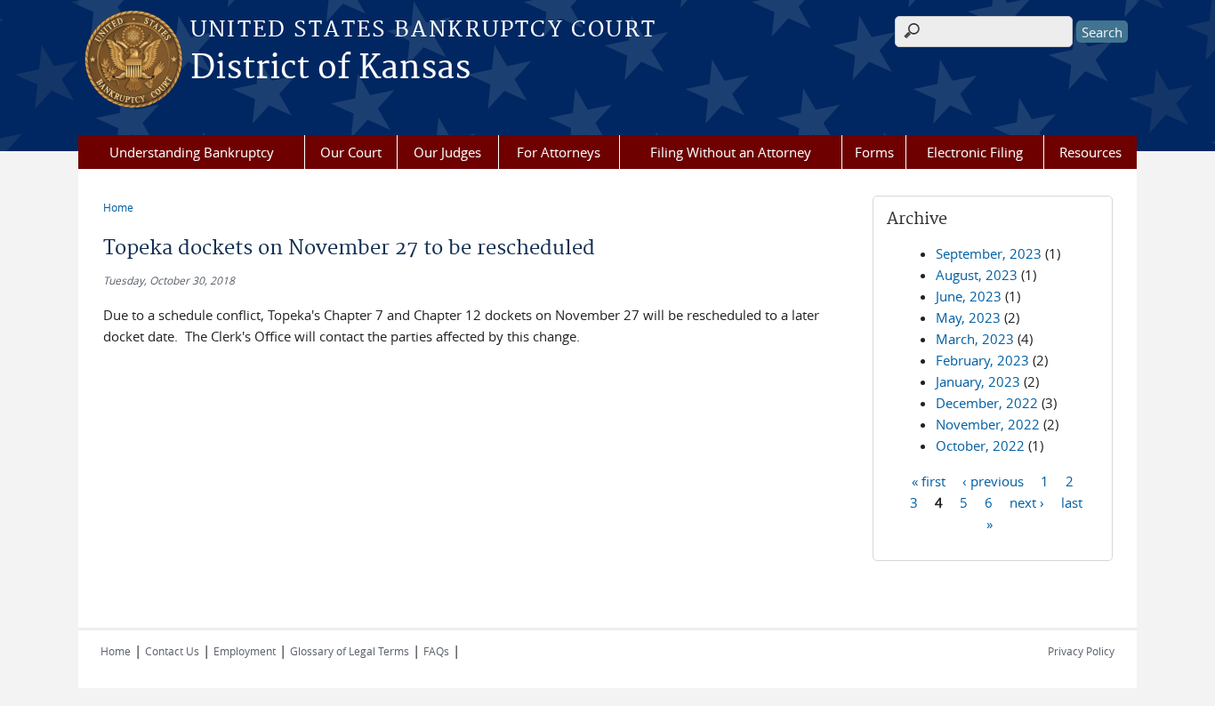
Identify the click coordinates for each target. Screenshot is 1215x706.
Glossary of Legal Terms (349, 651)
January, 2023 (978, 381)
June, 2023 (969, 296)
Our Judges (447, 152)
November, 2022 (988, 424)
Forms (874, 152)
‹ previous (993, 480)
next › (1027, 501)
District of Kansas (330, 68)
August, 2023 (977, 275)
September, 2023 (989, 253)
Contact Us (172, 651)
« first (928, 480)
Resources (1090, 152)
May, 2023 (968, 317)
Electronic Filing (975, 152)
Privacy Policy (1081, 651)
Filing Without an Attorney (730, 152)
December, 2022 (987, 403)
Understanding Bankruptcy (191, 152)
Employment (244, 651)
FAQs (436, 651)
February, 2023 (982, 360)
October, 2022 (980, 445)
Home (118, 207)
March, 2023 (975, 339)
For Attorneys (558, 152)
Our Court (351, 152)
